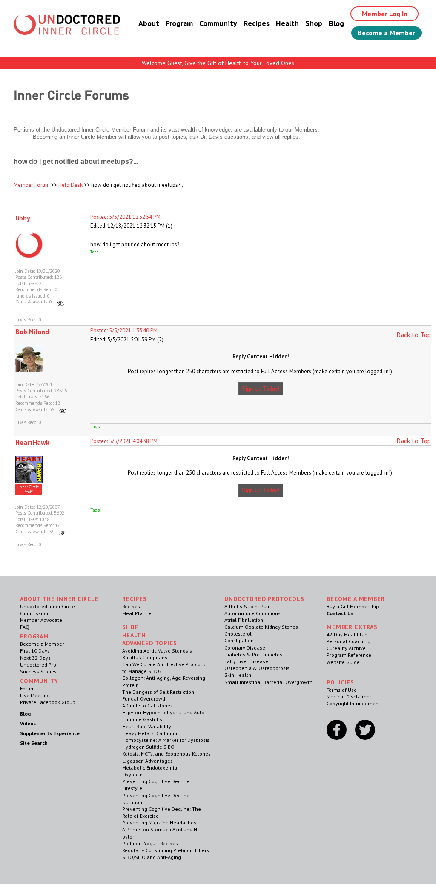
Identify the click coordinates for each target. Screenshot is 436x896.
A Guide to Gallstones (147, 705)
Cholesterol (238, 633)
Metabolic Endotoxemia (149, 767)
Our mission (34, 613)
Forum (27, 688)
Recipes (257, 23)
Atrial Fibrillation (243, 620)
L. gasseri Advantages (147, 761)
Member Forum (32, 185)
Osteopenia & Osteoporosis (257, 668)
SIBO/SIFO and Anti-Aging (151, 857)
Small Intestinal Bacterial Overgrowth (268, 682)
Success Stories (38, 671)
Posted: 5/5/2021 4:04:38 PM (124, 441)
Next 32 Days (35, 658)
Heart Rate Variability (146, 726)
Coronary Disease (244, 647)
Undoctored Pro (38, 664)
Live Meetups (35, 695)
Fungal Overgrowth (144, 699)
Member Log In (384, 13)
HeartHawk (32, 442)
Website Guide (343, 662)
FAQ (24, 627)
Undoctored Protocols (264, 599)
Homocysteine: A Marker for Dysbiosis (165, 740)
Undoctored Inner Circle (47, 606)
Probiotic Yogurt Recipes (150, 843)
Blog (336, 23)
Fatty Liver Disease (246, 661)
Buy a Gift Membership (353, 606)
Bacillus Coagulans (144, 657)
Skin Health (237, 675)
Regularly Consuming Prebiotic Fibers (165, 850)
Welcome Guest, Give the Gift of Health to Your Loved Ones (218, 63)
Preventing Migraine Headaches (159, 822)
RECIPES (134, 599)
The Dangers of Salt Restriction (158, 692)
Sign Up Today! (261, 389)
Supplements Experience (50, 733)
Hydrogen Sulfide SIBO (148, 747)
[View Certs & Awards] (60, 302)
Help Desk (70, 185)
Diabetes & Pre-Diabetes (253, 654)
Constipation (239, 640)
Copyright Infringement (353, 703)
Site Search (34, 743)
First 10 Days (35, 650)
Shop (313, 23)
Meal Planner (137, 613)
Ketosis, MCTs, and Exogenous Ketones (166, 753)
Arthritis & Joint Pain (247, 606)
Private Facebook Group (47, 702)
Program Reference (349, 655)
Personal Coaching (348, 641)
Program (179, 23)
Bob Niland (32, 331)
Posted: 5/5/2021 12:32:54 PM (125, 216)
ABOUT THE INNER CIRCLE (59, 599)
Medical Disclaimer (349, 696)
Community (218, 23)
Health (287, 23)
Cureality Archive (346, 648)
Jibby (22, 218)
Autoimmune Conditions (252, 613)
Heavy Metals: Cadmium (150, 733)
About (148, 23)
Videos (28, 723)
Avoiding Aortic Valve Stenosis (157, 650)
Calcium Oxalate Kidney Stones (261, 627)
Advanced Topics (149, 643)
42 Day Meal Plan (347, 634)
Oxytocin (132, 774)
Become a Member (386, 33)
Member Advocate (41, 620)
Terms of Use (342, 690)
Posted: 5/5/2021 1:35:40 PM (124, 330)
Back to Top (413, 334)
